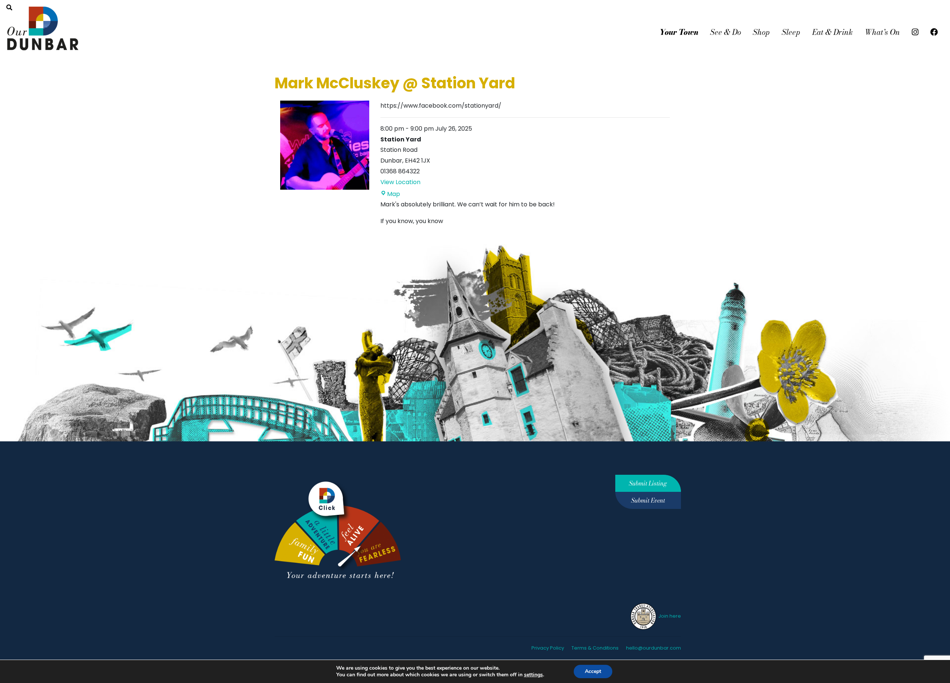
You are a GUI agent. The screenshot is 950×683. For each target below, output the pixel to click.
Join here (669, 616)
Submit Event (648, 500)
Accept (593, 671)
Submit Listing (648, 483)
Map (393, 194)
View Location (400, 182)
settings (533, 674)
